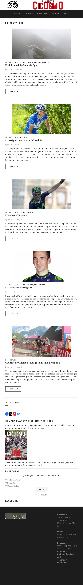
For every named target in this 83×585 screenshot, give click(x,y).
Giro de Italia (23, 137)
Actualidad (10, 62)
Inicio (17, 14)
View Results (42, 495)
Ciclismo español (25, 62)
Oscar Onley (13, 486)
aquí (40, 465)
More (66, 14)
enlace (41, 428)
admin (9, 69)
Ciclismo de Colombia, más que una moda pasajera (32, 362)
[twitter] (11, 415)
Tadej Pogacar (14, 480)
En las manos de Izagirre (18, 287)
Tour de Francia (41, 62)
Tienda (55, 14)
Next (17, 403)
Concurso (42, 14)
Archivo (29, 14)
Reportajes (39, 285)
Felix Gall (11, 483)
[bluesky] (18, 415)
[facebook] (7, 415)
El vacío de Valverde (16, 215)
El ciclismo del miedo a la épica (22, 65)
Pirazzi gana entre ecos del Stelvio (23, 140)
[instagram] (15, 415)
